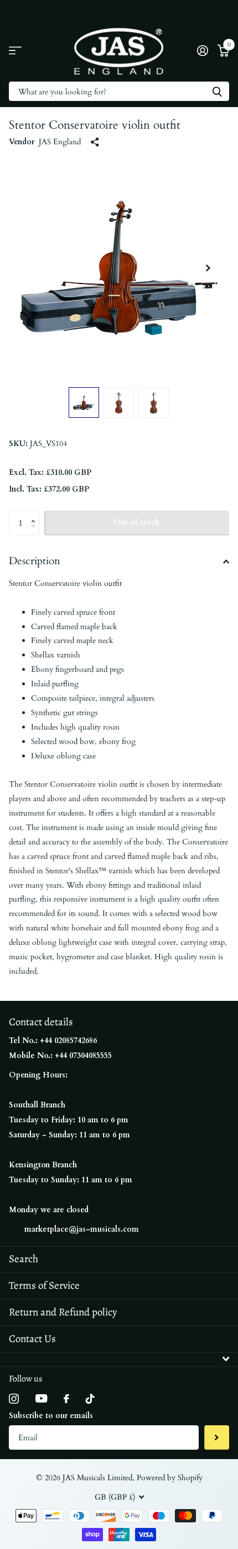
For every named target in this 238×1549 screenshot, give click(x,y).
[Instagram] (14, 1399)
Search (23, 1259)
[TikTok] (90, 1399)
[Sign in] (202, 50)
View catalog (15, 50)
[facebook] (66, 1398)
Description (34, 561)
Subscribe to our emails (51, 1415)
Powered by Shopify (170, 1477)
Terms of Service (44, 1285)
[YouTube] (41, 1398)
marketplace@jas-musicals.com (81, 1229)
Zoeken (217, 91)
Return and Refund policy (63, 1312)
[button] (208, 268)
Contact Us (32, 1339)
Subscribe (216, 1437)
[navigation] (84, 402)
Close (119, 1359)
